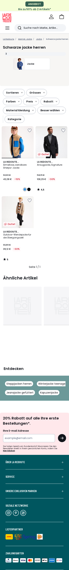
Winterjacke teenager (52, 384)
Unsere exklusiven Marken (21, 491)
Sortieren (12, 93)
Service (10, 476)
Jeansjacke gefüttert (19, 392)
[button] (61, 16)
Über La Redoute (15, 462)
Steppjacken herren (19, 384)
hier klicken (9, 450)
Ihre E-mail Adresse (16, 431)
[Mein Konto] (51, 16)
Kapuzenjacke (49, 392)
